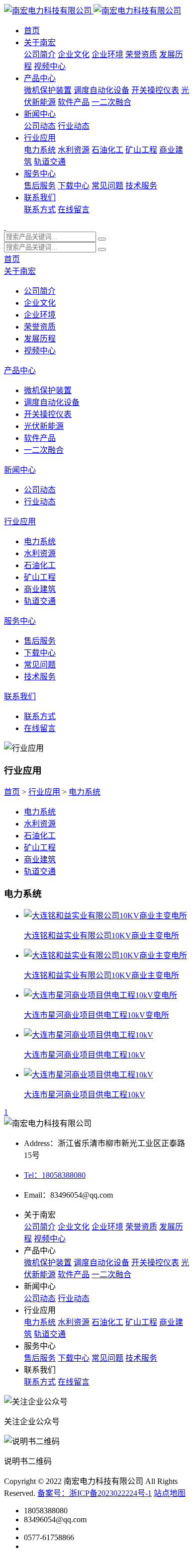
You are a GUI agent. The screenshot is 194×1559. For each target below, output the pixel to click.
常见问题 (107, 185)
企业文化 (74, 54)
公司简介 (40, 54)
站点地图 (170, 1493)
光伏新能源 (44, 426)
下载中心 (74, 185)
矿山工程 (141, 150)
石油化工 (107, 150)
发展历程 (40, 338)
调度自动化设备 (101, 90)
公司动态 (40, 126)
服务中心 (40, 173)
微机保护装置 (48, 90)
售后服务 (40, 185)
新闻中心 (40, 114)
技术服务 (141, 185)
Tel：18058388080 (55, 1175)
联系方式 (40, 209)
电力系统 (40, 150)
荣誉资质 (141, 54)
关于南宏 (40, 42)
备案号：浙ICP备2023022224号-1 (94, 1493)
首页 (32, 30)
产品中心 (40, 78)
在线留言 (74, 209)
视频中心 (50, 66)
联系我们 (40, 197)
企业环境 (107, 54)
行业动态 (74, 126)
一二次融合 (111, 102)
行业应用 (40, 138)
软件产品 (74, 102)
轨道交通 (50, 162)
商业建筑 (40, 589)
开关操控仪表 (155, 90)
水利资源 (74, 150)
